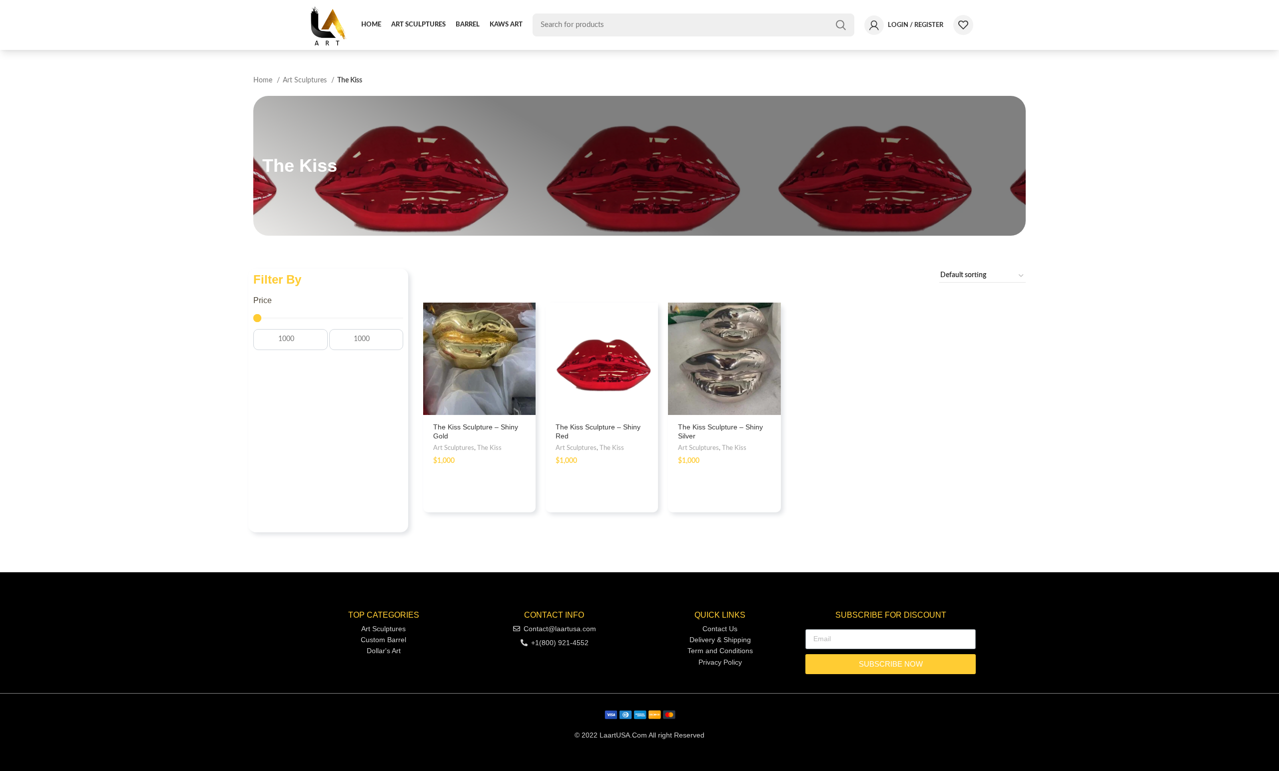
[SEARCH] (840, 24)
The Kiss (489, 447)
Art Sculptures (306, 80)
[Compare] (518, 351)
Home (263, 80)
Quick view (518, 329)
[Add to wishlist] (518, 374)
